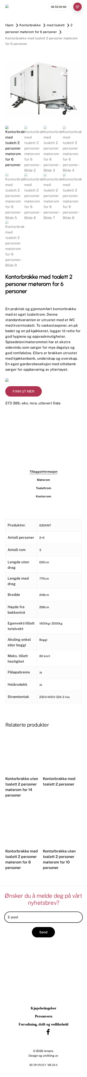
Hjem (9, 25)
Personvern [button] (43, 1016)
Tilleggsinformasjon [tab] (43, 471)
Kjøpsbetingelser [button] (43, 1008)
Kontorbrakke (30, 25)
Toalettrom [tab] (43, 488)
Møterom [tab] (43, 480)
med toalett (56, 25)
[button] (77, 7)
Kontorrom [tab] (43, 496)
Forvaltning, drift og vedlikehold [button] (43, 1024)
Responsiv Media (43, 1065)
